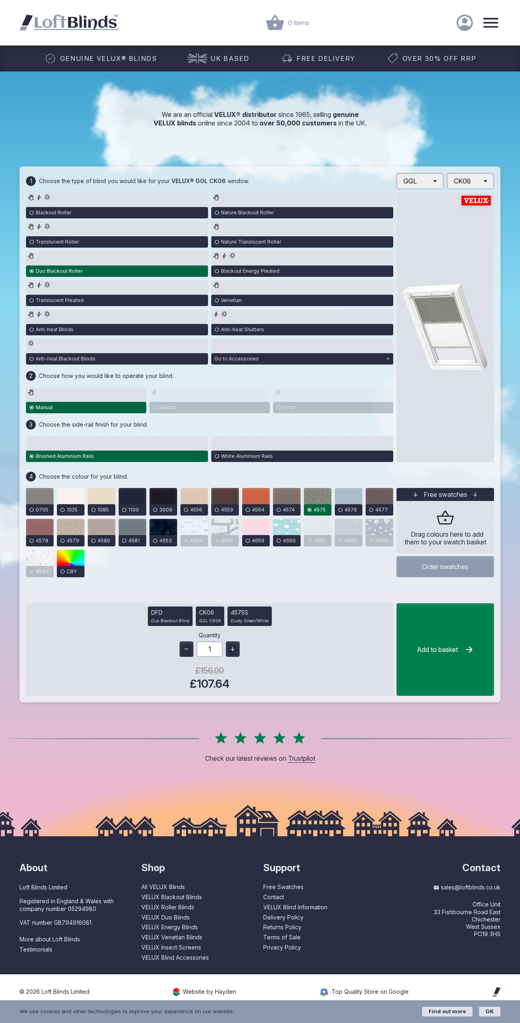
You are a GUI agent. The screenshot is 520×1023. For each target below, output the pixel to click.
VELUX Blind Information (295, 907)
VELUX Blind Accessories (175, 957)
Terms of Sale (282, 937)
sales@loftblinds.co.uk (470, 887)
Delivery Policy (283, 917)
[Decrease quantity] (186, 649)
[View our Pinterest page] (478, 952)
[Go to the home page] (69, 23)
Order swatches (445, 567)
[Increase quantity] (233, 649)
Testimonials (36, 949)
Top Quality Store (370, 991)
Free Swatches (283, 886)
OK (489, 1011)
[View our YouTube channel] (495, 952)
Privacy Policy (282, 947)
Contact (273, 897)
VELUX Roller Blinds (167, 907)
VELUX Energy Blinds (169, 927)
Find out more (447, 1011)
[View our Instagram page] (463, 952)
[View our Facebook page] (447, 952)
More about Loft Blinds (50, 939)
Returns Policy (282, 927)
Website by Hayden (209, 991)
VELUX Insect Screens (171, 947)
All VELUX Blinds (163, 886)
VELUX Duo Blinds (165, 917)
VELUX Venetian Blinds (171, 937)
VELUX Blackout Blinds (171, 897)
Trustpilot (301, 758)
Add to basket (437, 649)
